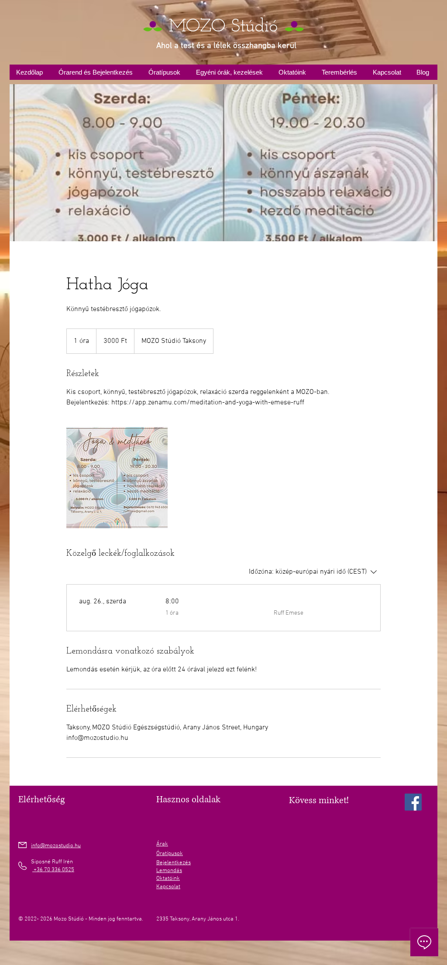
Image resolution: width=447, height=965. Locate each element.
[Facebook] (413, 802)
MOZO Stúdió (223, 26)
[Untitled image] (117, 477)
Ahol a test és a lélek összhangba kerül (226, 46)
